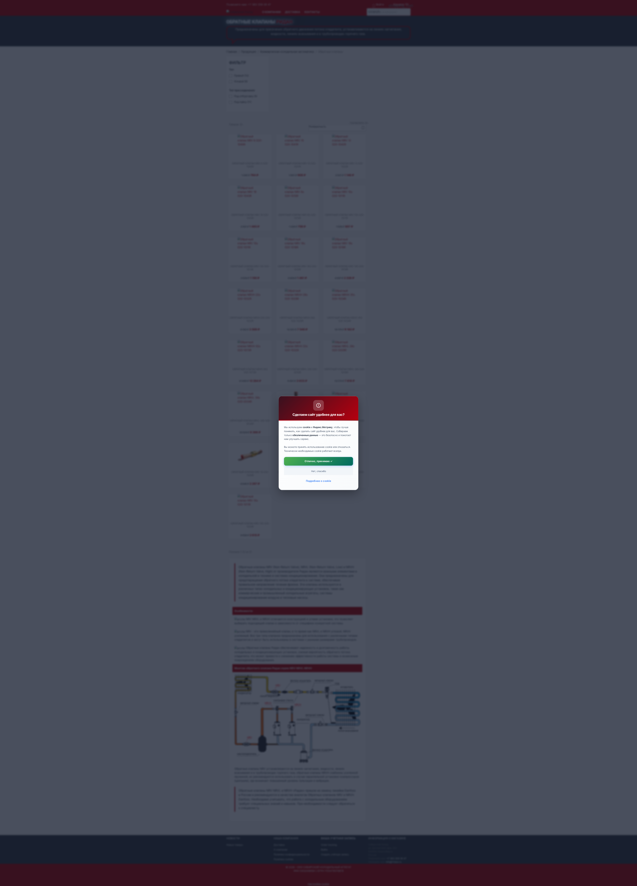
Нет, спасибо (318, 471)
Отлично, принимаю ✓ (319, 461)
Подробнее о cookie (318, 480)
